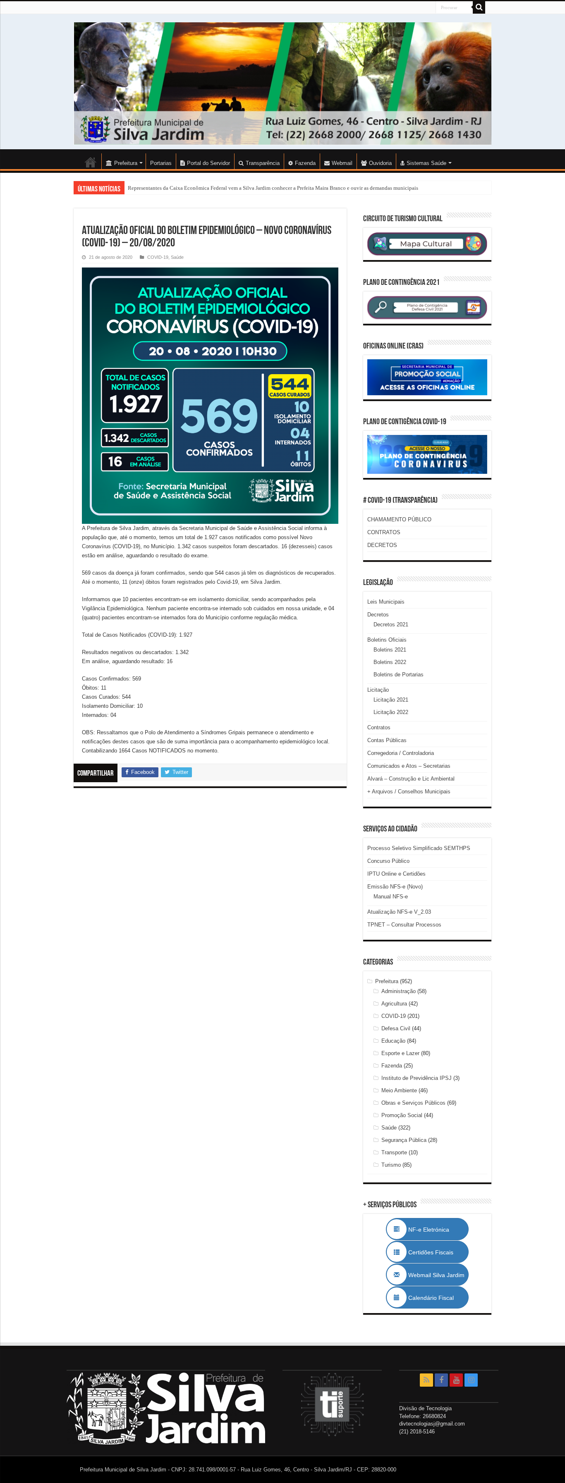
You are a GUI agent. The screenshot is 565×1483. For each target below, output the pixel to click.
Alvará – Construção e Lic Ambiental (411, 779)
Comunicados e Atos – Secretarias (408, 766)
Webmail (342, 163)
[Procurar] (479, 7)
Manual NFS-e (390, 896)
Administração (398, 991)
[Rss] (426, 1380)
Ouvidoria (380, 163)
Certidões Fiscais (435, 1252)
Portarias (161, 163)
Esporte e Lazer (400, 1053)
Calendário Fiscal (435, 1297)
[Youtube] (456, 1380)
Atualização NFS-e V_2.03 (399, 912)
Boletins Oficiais (387, 640)
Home (90, 162)
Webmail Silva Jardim (435, 1275)
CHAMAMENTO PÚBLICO (399, 519)
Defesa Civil (395, 1028)
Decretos (378, 614)
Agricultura (394, 1004)
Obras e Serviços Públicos (413, 1103)
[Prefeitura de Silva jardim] (282, 83)
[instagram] (471, 1380)
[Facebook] (441, 1380)
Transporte (394, 1152)
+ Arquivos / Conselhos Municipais (408, 791)
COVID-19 (157, 257)
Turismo (391, 1165)
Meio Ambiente (399, 1090)
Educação (393, 1041)
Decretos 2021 (390, 624)
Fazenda (305, 163)
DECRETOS (382, 545)
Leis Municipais (386, 602)
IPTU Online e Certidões (396, 874)
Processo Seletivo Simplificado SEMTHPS (418, 848)
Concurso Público (388, 861)
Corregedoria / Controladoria (400, 753)
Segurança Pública (403, 1140)
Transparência (263, 163)
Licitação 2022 (390, 712)
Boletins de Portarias (398, 674)
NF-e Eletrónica (438, 1229)
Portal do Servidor (208, 163)
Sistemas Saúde (426, 163)
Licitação (378, 690)
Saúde (177, 257)
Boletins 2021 (389, 650)
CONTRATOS (383, 532)
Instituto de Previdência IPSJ (416, 1078)
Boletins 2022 (389, 662)
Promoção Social (401, 1115)
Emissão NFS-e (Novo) (395, 887)
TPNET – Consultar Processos (404, 925)
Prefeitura (386, 981)
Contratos (378, 727)
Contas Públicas (387, 740)
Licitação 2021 (390, 700)
